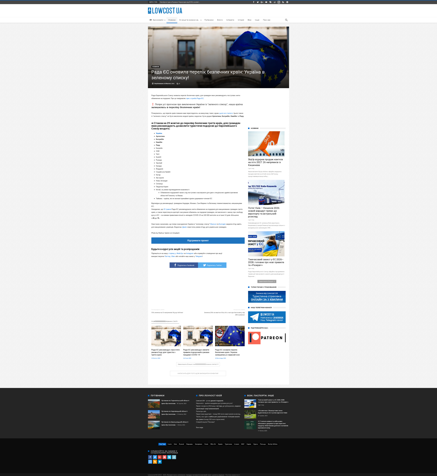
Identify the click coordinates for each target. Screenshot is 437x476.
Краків (220, 444)
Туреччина (228, 444)
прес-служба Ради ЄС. (195, 98)
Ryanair (181, 444)
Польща (263, 444)
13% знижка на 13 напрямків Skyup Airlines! (167, 311)
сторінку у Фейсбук (175, 253)
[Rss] (283, 2)
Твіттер (167, 256)
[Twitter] (258, 2)
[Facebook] (253, 2)
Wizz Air (213, 444)
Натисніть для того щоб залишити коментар (198, 373)
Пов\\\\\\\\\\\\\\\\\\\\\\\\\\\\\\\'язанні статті (164, 321)
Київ (175, 444)
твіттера (219, 406)
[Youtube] (266, 2)
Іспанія (236, 444)
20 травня (167, 209)
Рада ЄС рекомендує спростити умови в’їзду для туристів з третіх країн (165, 352)
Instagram (190, 253)
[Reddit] (274, 2)
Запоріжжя (198, 444)
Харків (249, 444)
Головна (153, 31)
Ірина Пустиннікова (168, 403)
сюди (201, 427)
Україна (159, 133)
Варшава (189, 444)
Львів (206, 444)
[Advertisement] (198, 288)
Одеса (255, 444)
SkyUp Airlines (272, 444)
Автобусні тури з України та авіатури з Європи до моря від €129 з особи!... (184, 2)
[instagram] (279, 2)
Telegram (198, 256)
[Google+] (262, 2)
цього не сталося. (226, 113)
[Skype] (270, 2)
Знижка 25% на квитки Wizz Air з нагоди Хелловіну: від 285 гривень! (224, 312)
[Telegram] (287, 2)
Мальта (213, 224)
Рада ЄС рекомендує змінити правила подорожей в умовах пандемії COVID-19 (196, 352)
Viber (173, 256)
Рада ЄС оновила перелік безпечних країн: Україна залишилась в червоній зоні (227, 352)
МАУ (242, 444)
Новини (161, 31)
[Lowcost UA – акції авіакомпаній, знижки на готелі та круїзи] (165, 7)
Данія (184, 227)
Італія (170, 444)
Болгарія (222, 224)
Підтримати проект (198, 240)
